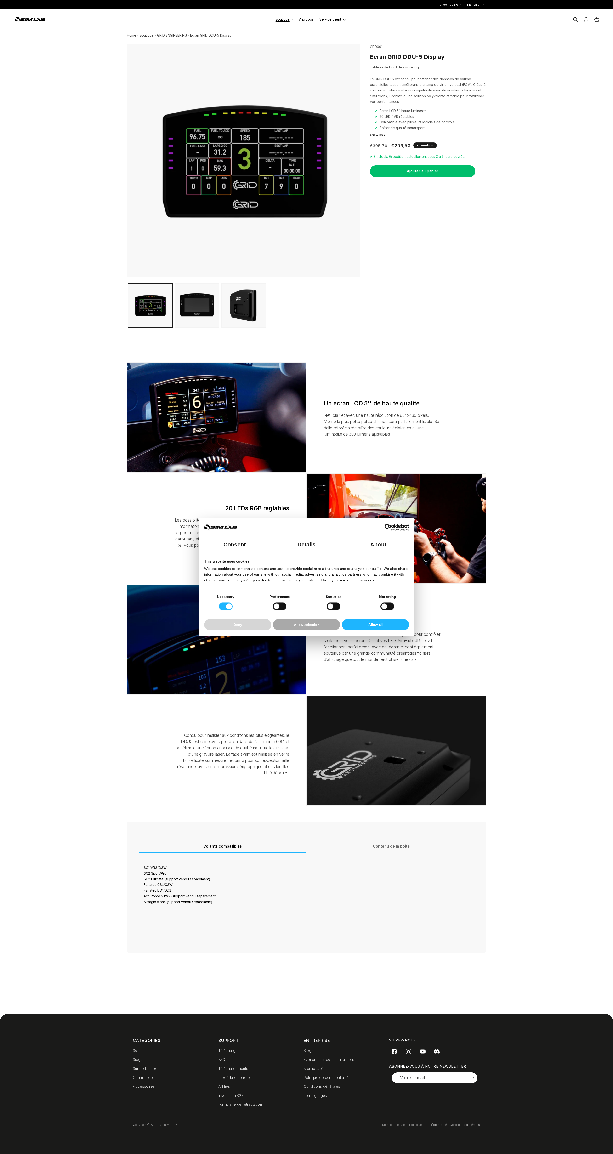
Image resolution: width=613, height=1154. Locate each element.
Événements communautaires (329, 1059)
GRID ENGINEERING (172, 35)
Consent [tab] (234, 545)
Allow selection (306, 625)
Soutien (139, 1050)
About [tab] (378, 545)
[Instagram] (408, 1051)
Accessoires (144, 1086)
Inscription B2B (231, 1095)
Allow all (375, 625)
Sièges (139, 1059)
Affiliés (224, 1086)
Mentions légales (318, 1068)
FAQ (222, 1059)
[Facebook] (394, 1051)
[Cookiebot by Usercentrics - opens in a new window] (388, 527)
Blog (307, 1050)
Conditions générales (322, 1086)
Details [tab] (306, 545)
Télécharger (228, 1050)
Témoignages (315, 1095)
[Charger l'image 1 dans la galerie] (150, 305)
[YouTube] (422, 1051)
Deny (237, 625)
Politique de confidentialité (326, 1077)
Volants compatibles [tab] (222, 846)
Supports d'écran (148, 1068)
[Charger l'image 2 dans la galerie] (197, 305)
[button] (284, 19)
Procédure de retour (235, 1077)
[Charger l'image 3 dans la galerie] (243, 305)
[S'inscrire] (472, 1077)
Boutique (147, 35)
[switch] (279, 606)
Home (131, 35)
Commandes (144, 1077)
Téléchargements (233, 1068)
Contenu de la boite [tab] (391, 846)
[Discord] (436, 1051)
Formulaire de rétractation (240, 1104)
